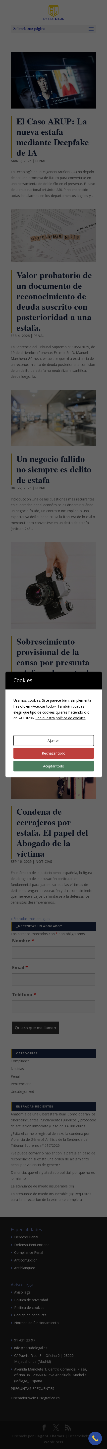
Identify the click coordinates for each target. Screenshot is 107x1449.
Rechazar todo (53, 753)
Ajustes (53, 740)
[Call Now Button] (95, 1438)
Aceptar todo (53, 766)
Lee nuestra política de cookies (61, 718)
